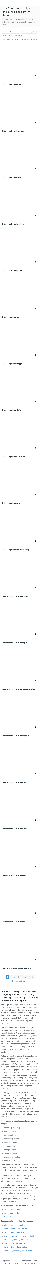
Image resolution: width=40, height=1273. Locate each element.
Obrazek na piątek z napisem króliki (14, 875)
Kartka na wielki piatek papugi (12, 270)
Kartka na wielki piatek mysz (11, 177)
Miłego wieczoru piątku (11, 39)
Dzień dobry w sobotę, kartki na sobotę (18, 1251)
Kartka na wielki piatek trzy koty (12, 84)
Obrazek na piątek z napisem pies (13, 922)
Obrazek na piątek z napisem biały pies (15, 643)
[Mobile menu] (2, 3)
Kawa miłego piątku (28, 32)
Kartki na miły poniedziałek (14, 1232)
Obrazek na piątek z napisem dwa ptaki (15, 736)
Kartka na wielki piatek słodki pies (13, 224)
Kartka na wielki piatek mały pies (13, 131)
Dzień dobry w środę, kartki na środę (17, 1240)
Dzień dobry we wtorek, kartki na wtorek (19, 1236)
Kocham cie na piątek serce (12, 35)
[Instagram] (27, 1267)
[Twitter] (17, 1267)
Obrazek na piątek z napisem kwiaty (14, 829)
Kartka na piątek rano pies (11, 503)
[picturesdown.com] (20, 2)
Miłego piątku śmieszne (11, 32)
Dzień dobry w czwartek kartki (15, 1243)
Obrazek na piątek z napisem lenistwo (15, 596)
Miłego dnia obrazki (11, 1213)
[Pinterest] (22, 1267)
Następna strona (18, 981)
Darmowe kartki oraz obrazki (24, 19)
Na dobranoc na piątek (29, 39)
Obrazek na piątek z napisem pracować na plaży (18, 689)
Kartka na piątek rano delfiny (11, 410)
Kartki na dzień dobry (12, 1210)
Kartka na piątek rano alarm (11, 317)
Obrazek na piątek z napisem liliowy (14, 782)
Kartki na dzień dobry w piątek (15, 1247)
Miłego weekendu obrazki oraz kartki (18, 1225)
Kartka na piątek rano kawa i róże (13, 457)
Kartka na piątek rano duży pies (12, 364)
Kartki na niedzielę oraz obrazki (16, 1229)
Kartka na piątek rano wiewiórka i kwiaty (15, 550)
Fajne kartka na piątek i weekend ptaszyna (16, 968)
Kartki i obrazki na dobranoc (14, 1217)
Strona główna (7, 19)
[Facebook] (12, 1267)
